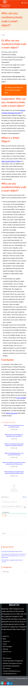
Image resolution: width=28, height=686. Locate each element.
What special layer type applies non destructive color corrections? (14, 435)
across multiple (21, 397)
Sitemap (5, 649)
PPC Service (7, 668)
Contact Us (6, 641)
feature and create (11, 413)
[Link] (16, 506)
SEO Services (7, 658)
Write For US (7, 651)
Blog (4, 639)
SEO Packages (7, 646)
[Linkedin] (11, 683)
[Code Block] (15, 506)
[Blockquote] (13, 506)
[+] (20, 506)
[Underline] (6, 506)
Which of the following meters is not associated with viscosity (14, 454)
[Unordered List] (11, 506)
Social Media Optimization (11, 666)
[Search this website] (14, 533)
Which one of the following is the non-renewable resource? (14, 426)
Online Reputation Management (13, 661)
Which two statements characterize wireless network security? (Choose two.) (14, 463)
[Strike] (8, 506)
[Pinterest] (5, 683)
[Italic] (4, 506)
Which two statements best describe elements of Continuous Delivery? (14, 444)
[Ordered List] (10, 506)
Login (25, 497)
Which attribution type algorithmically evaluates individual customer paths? (14, 472)
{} (18, 506)
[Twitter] (8, 683)
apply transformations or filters (11, 161)
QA (4, 35)
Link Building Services (10, 673)
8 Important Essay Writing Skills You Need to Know (11, 551)
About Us (6, 636)
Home (5, 644)
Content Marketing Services (11, 671)
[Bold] (3, 506)
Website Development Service (12, 663)
